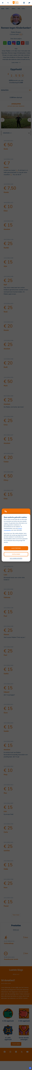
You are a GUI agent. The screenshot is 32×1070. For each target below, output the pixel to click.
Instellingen (16, 554)
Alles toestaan (16, 548)
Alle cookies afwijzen (16, 558)
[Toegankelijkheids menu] (30, 1068)
